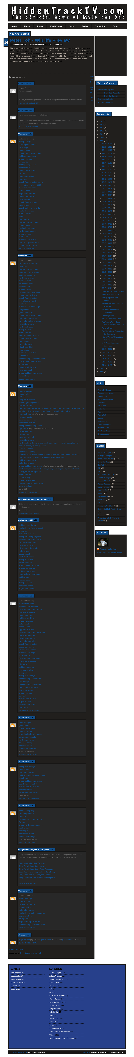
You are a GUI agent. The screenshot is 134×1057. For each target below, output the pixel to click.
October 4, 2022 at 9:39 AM (28, 943)
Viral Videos (56, 26)
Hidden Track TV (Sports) (108, 96)
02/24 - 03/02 (107, 285)
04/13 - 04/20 (107, 262)
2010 (102, 134)
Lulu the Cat (103, 490)
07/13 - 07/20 (107, 221)
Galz (99, 471)
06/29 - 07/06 (107, 227)
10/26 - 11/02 (107, 173)
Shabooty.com (103, 434)
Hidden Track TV (104, 481)
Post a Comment (16, 949)
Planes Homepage (17, 986)
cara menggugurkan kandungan (32, 499)
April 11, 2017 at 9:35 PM (27, 842)
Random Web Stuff (105, 506)
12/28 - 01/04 (107, 144)
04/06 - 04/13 (107, 266)
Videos (100, 515)
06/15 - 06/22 (107, 234)
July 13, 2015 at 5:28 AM (27, 379)
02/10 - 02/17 (107, 349)
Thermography (108, 316)
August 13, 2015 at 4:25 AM (28, 492)
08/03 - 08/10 (107, 211)
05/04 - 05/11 (107, 253)
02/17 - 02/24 (107, 288)
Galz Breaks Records (106, 474)
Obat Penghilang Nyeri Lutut (31, 866)
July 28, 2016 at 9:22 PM (27, 589)
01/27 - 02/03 (107, 355)
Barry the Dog (103, 462)
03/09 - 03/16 (107, 278)
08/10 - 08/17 (107, 208)
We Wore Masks (104, 431)
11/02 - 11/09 (107, 169)
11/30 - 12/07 (107, 157)
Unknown (22, 134)
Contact (116, 26)
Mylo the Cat (103, 496)
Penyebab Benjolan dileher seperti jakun (37, 878)
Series (85, 26)
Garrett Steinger (104, 478)
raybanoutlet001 (25, 520)
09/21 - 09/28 (107, 189)
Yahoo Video (103, 396)
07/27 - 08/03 (107, 214)
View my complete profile (110, 553)
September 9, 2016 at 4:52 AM (29, 710)
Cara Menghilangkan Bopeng (32, 863)
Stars (71, 26)
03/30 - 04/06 (107, 269)
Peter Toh (58, 45)
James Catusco (104, 484)
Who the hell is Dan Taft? (112, 319)
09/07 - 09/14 (107, 195)
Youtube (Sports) (17, 976)
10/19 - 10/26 (107, 176)
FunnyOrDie (102, 415)
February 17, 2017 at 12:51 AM (29, 798)
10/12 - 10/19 (107, 179)
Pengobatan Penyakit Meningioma (33, 850)
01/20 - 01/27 (107, 359)
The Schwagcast (104, 425)
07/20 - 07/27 (107, 218)
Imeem (100, 418)
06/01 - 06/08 (107, 240)
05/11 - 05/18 (107, 250)
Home (14, 26)
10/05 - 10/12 (107, 182)
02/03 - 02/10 (107, 352)
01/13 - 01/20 (107, 362)
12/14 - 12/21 (107, 150)
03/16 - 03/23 (107, 275)
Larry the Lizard (104, 487)
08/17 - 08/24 (107, 205)
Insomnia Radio (104, 428)
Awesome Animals (105, 99)
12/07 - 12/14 (107, 153)
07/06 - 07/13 (107, 224)
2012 (102, 128)
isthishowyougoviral (106, 90)
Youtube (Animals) (17, 973)
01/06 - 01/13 (107, 365)
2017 (102, 121)
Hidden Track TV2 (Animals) (109, 93)
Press (40, 26)
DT (99, 468)
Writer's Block (107, 328)
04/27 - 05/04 (107, 256)
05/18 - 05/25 (107, 246)
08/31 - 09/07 (107, 198)
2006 (102, 372)
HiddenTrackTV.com (36, 1052)
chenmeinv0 (23, 718)
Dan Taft (101, 465)
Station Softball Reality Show (109, 509)
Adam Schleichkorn (106, 459)
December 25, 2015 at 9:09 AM (29, 513)
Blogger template (99, 1052)
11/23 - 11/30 (107, 160)
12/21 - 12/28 (107, 147)
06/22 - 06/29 (107, 230)
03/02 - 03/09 (107, 282)
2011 (102, 131)
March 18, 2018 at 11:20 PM (28, 884)
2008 (102, 141)
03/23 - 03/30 (107, 272)
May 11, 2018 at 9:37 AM (27, 928)
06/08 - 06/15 (107, 237)
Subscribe (100, 26)
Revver (100, 412)
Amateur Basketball (105, 102)
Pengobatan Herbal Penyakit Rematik (35, 875)
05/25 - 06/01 (107, 243)
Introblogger (116, 1052)
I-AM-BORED (103, 421)
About (27, 26)
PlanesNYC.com (104, 390)
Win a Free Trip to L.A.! (111, 295)
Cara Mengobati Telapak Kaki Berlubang (37, 872)
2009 (102, 137)
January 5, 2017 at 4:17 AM (28, 754)
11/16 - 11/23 (107, 163)
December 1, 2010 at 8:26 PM (28, 127)
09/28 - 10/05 (107, 185)
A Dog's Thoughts (105, 456)
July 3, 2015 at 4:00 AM (26, 248)
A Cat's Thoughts (105, 452)
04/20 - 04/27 (107, 259)
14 (6, 42)
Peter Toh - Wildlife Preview (40, 40)
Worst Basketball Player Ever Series (62, 1038)
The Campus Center (106, 393)
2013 (102, 124)
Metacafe (101, 409)
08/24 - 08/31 (107, 201)
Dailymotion (103, 403)
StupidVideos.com (105, 399)
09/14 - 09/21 (107, 192)
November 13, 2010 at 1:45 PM (29, 103)
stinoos (21, 935)
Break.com (102, 406)
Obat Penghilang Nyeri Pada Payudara (36, 869)
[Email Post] (10, 68)
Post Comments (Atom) (30, 953)
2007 (102, 368)
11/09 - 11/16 (107, 166)
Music (100, 493)
